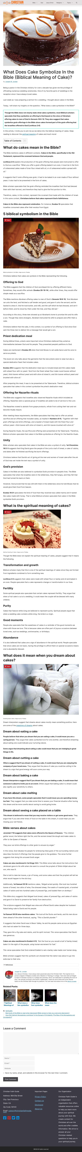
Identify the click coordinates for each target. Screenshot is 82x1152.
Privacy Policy (40, 1097)
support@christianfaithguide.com (17, 1111)
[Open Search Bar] (76, 2)
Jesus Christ (49, 2)
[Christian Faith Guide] (13, 2)
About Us (38, 1109)
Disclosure (39, 1105)
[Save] (7, 220)
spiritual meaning (29, 134)
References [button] (9, 965)
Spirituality (9, 1011)
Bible (34, 2)
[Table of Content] (24, 140)
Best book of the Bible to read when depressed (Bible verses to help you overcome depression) (37, 1013)
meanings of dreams (24, 725)
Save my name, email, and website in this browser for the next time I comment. (36, 1073)
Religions (59, 2)
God (42, 2)
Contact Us (39, 1101)
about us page (72, 981)
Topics (69, 2)
